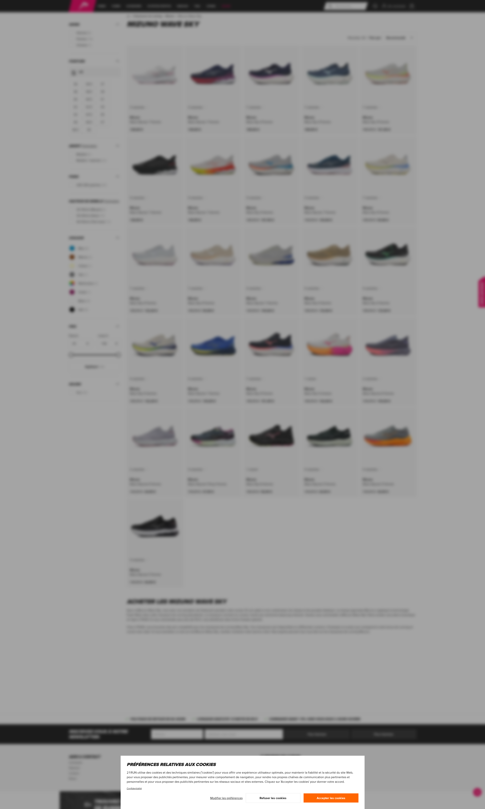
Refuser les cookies (273, 798)
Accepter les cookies (331, 798)
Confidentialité (134, 788)
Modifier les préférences (226, 798)
